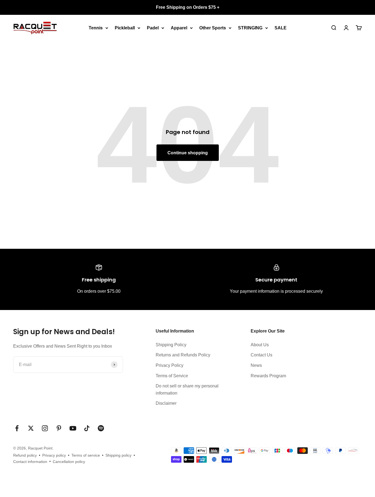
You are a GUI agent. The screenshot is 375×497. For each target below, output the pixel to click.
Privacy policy (54, 455)
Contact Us (261, 355)
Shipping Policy (171, 344)
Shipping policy (118, 455)
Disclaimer (166, 403)
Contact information (30, 461)
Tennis (96, 27)
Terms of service (85, 455)
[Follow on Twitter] (31, 428)
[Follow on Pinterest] (59, 428)
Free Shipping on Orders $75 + (187, 7)
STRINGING (250, 27)
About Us (260, 344)
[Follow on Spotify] (101, 428)
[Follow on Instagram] (45, 428)
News (256, 365)
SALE (281, 27)
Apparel (179, 27)
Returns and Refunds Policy (183, 355)
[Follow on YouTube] (73, 428)
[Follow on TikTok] (87, 428)
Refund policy (25, 455)
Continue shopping (187, 152)
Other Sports (212, 27)
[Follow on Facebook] (17, 428)
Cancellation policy (69, 461)
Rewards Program (268, 375)
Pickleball (125, 27)
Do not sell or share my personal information (187, 389)
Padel (153, 27)
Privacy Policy (169, 365)
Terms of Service (172, 375)
